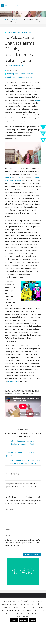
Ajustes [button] (32, 620)
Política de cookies (23, 616)
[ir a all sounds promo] (23, 571)
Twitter (12, 441)
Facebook (21, 441)
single (20, 32)
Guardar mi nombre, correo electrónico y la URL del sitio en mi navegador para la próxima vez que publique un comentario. (22, 542)
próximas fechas (13, 381)
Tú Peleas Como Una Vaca (23, 77)
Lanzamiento (13, 19)
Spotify (32, 444)
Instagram (31, 441)
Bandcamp (15, 444)
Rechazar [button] (23, 620)
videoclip (27, 32)
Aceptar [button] (14, 620)
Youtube (24, 444)
